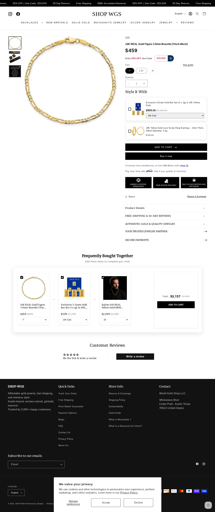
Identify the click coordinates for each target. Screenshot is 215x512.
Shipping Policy (117, 400)
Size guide (188, 65)
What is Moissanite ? (120, 419)
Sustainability (116, 406)
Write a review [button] (135, 356)
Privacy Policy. (129, 492)
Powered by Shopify (34, 504)
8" (155, 71)
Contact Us (64, 432)
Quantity (129, 77)
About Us (63, 445)
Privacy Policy (65, 439)
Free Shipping (66, 400)
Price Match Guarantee (71, 406)
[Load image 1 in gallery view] (15, 43)
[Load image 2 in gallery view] (15, 57)
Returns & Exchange (196, 196)
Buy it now (166, 156)
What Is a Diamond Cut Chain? (125, 426)
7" (130, 71)
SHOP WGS (20, 504)
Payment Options (67, 413)
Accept (106, 502)
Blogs (61, 419)
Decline (138, 502)
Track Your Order (67, 393)
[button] (31, 22)
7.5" (141, 71)
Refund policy (52, 504)
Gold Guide (115, 413)
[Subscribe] (60, 464)
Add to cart (176, 304)
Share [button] (131, 196)
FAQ (60, 426)
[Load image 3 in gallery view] (15, 71)
